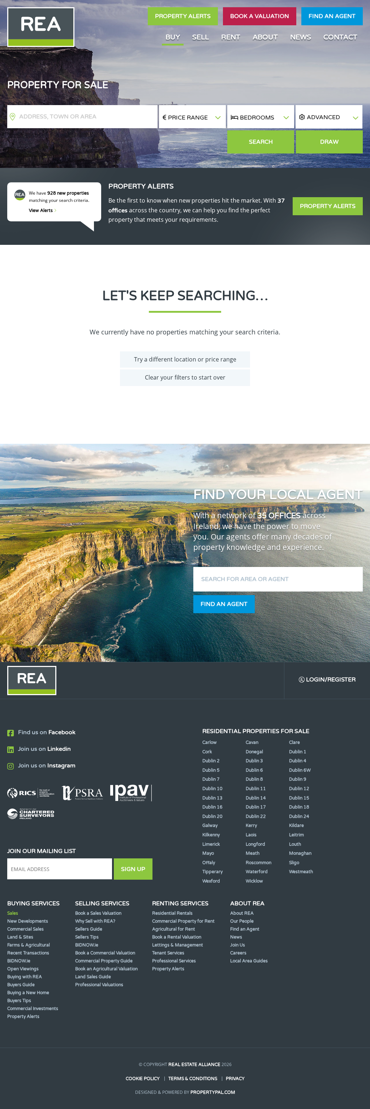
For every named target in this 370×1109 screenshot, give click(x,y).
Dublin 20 (212, 816)
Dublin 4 (297, 760)
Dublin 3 (254, 760)
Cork (207, 751)
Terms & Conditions (192, 1078)
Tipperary (212, 871)
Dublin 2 (211, 760)
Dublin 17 (256, 807)
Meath (252, 853)
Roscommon (258, 862)
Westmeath (301, 871)
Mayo (208, 853)
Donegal (254, 751)
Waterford (257, 871)
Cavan (252, 742)
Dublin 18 (299, 807)
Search (261, 142)
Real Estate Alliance (194, 1064)
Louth (295, 844)
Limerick (211, 844)
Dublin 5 (211, 770)
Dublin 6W (300, 770)
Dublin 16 (212, 807)
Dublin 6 (254, 770)
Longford (255, 844)
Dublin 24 (299, 816)
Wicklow (254, 881)
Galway (210, 825)
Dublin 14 (256, 798)
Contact (340, 37)
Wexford (211, 881)
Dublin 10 (212, 788)
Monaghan (300, 853)
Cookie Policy (143, 1078)
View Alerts (41, 210)
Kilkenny (211, 834)
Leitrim (296, 834)
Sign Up (133, 869)
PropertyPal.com (212, 1092)
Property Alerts (183, 16)
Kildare (296, 825)
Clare (294, 742)
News (300, 37)
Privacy (235, 1078)
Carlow (209, 742)
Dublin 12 (299, 788)
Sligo (294, 862)
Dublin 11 (256, 788)
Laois (251, 834)
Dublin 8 (254, 779)
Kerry (251, 825)
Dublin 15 (299, 798)
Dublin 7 (211, 779)
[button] (329, 117)
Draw (329, 142)
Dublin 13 (212, 798)
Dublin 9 (297, 779)
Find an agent (332, 16)
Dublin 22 (256, 816)
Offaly (208, 862)
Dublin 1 (297, 751)
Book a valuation (259, 16)
